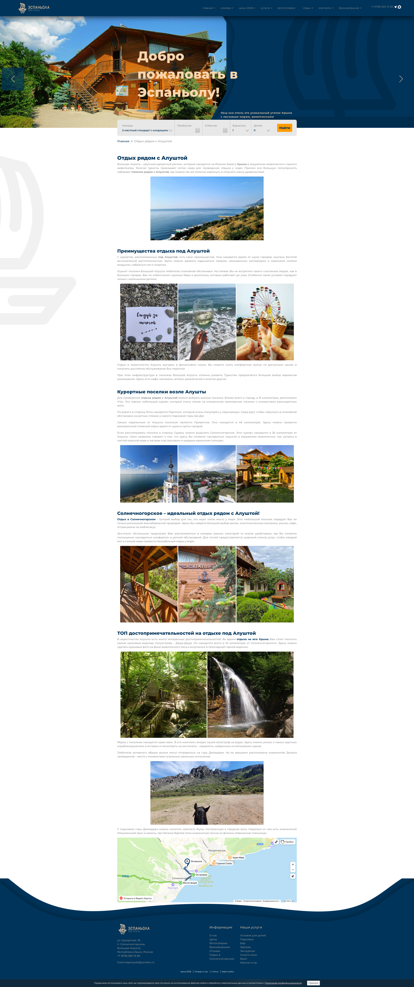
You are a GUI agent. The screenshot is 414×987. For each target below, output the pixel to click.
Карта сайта (228, 971)
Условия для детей (253, 935)
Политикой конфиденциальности (283, 983)
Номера (226, 8)
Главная (207, 8)
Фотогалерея (286, 8)
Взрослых (239, 125)
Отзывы (214, 951)
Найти (284, 128)
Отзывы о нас (201, 971)
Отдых (307, 8)
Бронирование (349, 8)
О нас (213, 935)
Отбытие (211, 125)
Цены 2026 (246, 8)
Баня (243, 958)
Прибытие (184, 125)
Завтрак (245, 947)
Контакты (325, 8)
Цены (213, 939)
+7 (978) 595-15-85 (382, 6)
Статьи (214, 971)
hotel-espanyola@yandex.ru (135, 962)
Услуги (265, 8)
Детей (258, 125)
